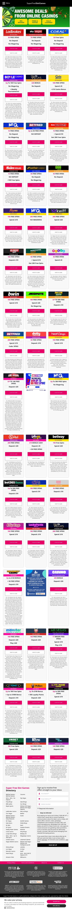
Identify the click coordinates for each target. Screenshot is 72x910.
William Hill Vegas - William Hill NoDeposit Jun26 (26, 843)
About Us (44, 863)
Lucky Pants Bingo (11, 834)
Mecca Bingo (24, 811)
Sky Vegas (23, 798)
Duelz (22, 816)
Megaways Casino (25, 836)
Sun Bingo (23, 804)
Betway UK (23, 834)
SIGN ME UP (53, 845)
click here (44, 840)
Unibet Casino (10, 839)
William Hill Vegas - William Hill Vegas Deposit (26, 807)
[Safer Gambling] (14, 868)
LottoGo (22, 847)
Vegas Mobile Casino (12, 842)
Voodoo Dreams (25, 827)
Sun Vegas (9, 813)
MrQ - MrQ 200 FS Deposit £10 (25, 854)
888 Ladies (9, 804)
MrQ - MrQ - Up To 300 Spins (11, 836)
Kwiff (21, 851)
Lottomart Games (25, 839)
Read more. (15, 906)
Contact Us (61, 863)
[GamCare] (58, 868)
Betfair (22, 813)
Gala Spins (9, 823)
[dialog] (36, 903)
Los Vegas (9, 849)
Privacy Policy (11, 863)
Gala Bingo (23, 802)
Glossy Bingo (10, 847)
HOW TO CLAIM (13, 53)
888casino (23, 857)
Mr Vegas (9, 821)
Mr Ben (8, 825)
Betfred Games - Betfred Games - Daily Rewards (11, 817)
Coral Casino (9, 831)
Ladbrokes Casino (11, 811)
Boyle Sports (9, 806)
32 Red (22, 849)
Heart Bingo (9, 853)
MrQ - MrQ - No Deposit (10, 799)
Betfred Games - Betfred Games (11, 795)
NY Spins (8, 827)
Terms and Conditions (27, 863)
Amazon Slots (10, 857)
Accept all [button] (56, 901)
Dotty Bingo (23, 823)
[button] (24, 908)
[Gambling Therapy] (58, 882)
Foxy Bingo (9, 802)
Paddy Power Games (12, 829)
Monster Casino (10, 851)
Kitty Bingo (23, 831)
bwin (21, 825)
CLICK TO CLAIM (13, 48)
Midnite (22, 829)
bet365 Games (24, 821)
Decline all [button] (56, 905)
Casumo (22, 794)
